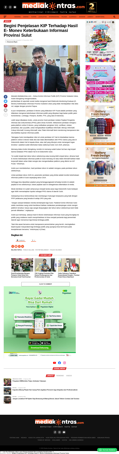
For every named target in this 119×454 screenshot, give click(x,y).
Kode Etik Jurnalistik (36, 437)
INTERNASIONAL (54, 16)
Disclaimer (56, 440)
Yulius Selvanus (56, 250)
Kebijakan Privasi (103, 437)
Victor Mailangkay (42, 250)
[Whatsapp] (12, 246)
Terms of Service (44, 440)
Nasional (17, 16)
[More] (22, 246)
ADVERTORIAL (100, 16)
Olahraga (72, 16)
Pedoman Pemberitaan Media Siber (83, 437)
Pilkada (64, 16)
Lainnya (90, 16)
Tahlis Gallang (29, 250)
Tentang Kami (14, 437)
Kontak (64, 440)
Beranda (3, 453)
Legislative (42, 16)
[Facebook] (16, 246)
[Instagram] (19, 246)
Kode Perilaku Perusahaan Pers (57, 437)
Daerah (25, 16)
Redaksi (24, 437)
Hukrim (33, 16)
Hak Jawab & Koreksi (76, 440)
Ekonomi (82, 16)
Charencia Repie (12, 42)
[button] (107, 450)
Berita (9, 453)
